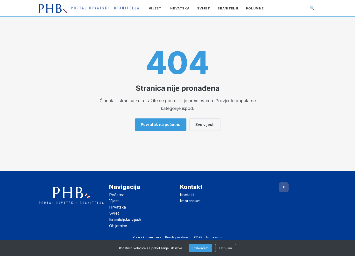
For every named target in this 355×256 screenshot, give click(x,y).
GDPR (198, 237)
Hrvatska (117, 207)
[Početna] (88, 8)
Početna (116, 194)
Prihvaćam (200, 248)
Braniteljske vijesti (125, 219)
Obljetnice (118, 225)
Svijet (114, 213)
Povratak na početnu (160, 124)
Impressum (190, 200)
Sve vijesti (204, 124)
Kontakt (187, 194)
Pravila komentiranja (147, 237)
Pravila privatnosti (177, 237)
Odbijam (225, 248)
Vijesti (114, 200)
